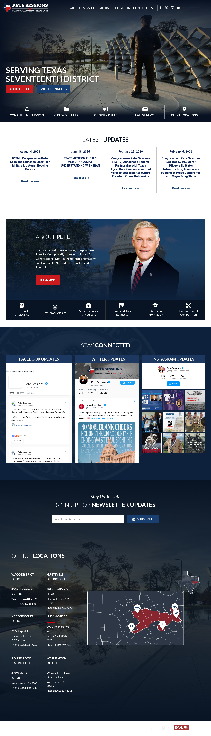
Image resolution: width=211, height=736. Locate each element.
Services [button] (89, 8)
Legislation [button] (121, 8)
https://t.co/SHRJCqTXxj (101, 418)
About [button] (75, 8)
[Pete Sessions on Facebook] (15, 381)
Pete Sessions (34, 384)
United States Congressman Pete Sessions (24, 7)
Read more (28, 181)
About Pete (19, 89)
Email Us (181, 727)
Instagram (172, 8)
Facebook (160, 8)
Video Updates (54, 89)
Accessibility (39, 728)
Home (25, 728)
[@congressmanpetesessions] (161, 369)
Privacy (67, 728)
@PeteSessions (97, 385)
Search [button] (152, 8)
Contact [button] (140, 8)
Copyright (54, 728)
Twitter (166, 8)
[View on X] (134, 401)
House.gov (80, 728)
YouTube (178, 8)
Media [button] (104, 8)
